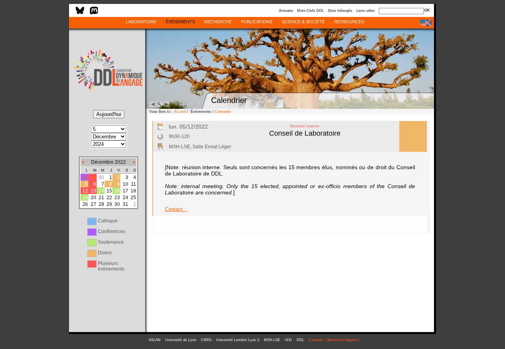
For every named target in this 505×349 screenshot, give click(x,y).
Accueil (180, 112)
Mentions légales (342, 340)
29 (93, 177)
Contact (316, 340)
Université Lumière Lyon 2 (237, 340)
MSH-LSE (272, 340)
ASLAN (155, 340)
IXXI (288, 340)
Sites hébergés (340, 11)
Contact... (176, 209)
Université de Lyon (180, 340)
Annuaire (286, 11)
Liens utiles (365, 11)
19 (85, 197)
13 (93, 191)
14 (101, 191)
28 (85, 177)
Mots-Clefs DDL (310, 11)
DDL (300, 340)
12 (85, 191)
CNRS (206, 340)
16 (117, 191)
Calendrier (223, 112)
